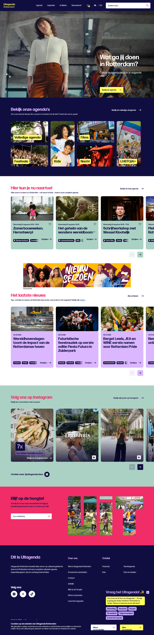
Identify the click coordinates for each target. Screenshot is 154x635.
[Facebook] (23, 594)
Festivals (106, 566)
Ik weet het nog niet (114, 618)
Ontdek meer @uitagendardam (27, 474)
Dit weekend (111, 613)
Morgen (132, 609)
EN (101, 5)
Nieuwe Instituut (22, 240)
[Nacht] (95, 156)
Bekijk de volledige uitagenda (124, 110)
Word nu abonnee (75, 595)
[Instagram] (14, 594)
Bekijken (45, 239)
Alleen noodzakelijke (98, 628)
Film (83, 240)
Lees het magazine (75, 601)
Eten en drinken (130, 572)
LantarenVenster (67, 240)
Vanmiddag (111, 609)
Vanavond (122, 609)
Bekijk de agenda (109, 90)
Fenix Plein (110, 240)
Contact (71, 578)
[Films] (95, 132)
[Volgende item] (140, 254)
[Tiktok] (32, 594)
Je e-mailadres (19, 516)
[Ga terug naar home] (14, 5)
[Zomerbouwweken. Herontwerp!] (32, 222)
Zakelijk (71, 584)
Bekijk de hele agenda (129, 189)
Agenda (39, 5)
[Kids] (63, 144)
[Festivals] (29, 156)
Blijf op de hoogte (75, 590)
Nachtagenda (129, 566)
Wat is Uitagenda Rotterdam (79, 566)
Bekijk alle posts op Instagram (125, 398)
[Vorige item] (132, 254)
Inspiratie (51, 5)
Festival (17, 363)
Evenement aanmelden (77, 572)
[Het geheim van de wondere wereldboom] (77, 222)
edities (82, 300)
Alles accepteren (127, 628)
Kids (104, 572)
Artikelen (63, 5)
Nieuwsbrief (76, 5)
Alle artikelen (133, 296)
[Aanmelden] (49, 516)
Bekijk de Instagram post (37, 458)
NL (95, 5)
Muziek (61, 363)
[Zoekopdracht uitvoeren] (147, 5)
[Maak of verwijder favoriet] (50, 224)
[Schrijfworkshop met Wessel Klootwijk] (122, 222)
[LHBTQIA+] (129, 144)
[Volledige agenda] (29, 132)
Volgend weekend (126, 613)
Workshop (128, 240)
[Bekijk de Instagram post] (32, 435)
